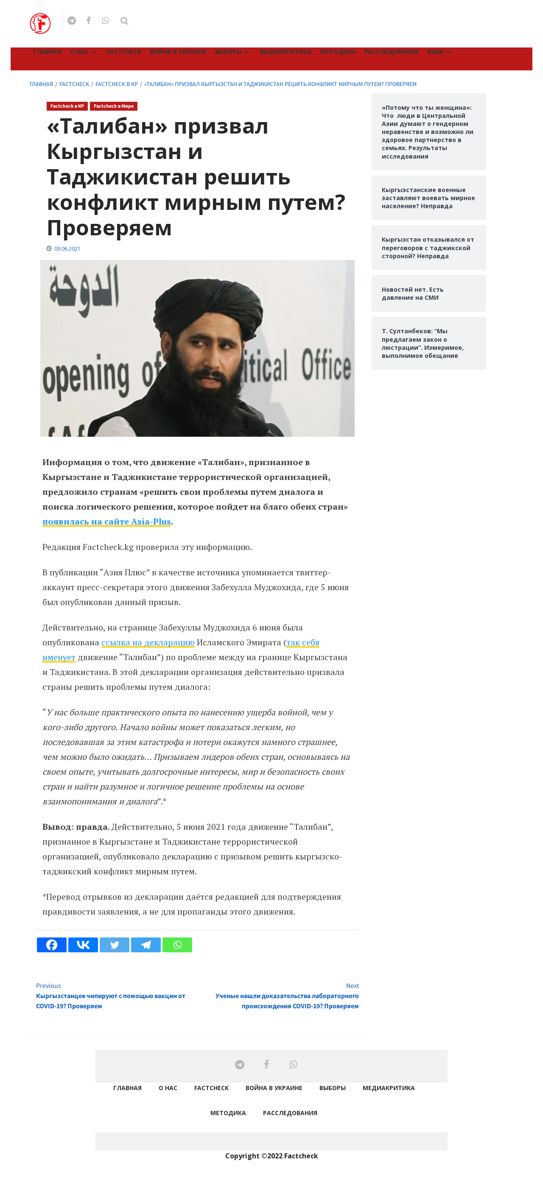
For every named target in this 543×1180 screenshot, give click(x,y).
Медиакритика (286, 51)
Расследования (391, 51)
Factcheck (124, 51)
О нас (79, 51)
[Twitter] (114, 944)
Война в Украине (178, 51)
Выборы (228, 51)
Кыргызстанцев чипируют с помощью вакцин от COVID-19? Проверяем (110, 996)
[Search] (124, 21)
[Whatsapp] (177, 944)
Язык (435, 51)
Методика (338, 51)
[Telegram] (146, 944)
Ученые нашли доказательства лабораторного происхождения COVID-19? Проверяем (287, 996)
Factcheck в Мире (114, 106)
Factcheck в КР (67, 106)
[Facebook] (52, 944)
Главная (47, 51)
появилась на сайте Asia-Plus (106, 521)
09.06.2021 (67, 248)
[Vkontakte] (83, 944)
